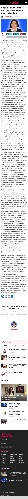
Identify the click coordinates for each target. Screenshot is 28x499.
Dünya (2, 456)
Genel (2, 460)
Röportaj (21, 454)
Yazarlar (21, 462)
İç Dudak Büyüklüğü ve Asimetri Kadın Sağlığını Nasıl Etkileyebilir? (12, 396)
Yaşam (21, 460)
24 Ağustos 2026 (6, 399)
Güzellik (12, 456)
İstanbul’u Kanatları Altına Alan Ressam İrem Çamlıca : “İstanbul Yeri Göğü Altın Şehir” (17, 357)
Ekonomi (3, 458)
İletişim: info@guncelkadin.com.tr (8, 492)
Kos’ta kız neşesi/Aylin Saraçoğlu (17, 419)
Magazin (12, 460)
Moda (11, 462)
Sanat (20, 458)
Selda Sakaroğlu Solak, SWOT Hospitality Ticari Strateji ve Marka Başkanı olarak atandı (18, 413)
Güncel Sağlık (13, 454)
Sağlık (20, 456)
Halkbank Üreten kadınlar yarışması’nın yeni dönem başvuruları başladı (15, 405)
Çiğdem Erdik (8, 16)
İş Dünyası (12, 458)
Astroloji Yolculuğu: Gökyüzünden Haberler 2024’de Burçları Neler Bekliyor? (17, 366)
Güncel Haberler (3, 463)
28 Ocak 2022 (17, 16)
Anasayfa (3, 454)
